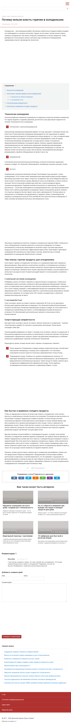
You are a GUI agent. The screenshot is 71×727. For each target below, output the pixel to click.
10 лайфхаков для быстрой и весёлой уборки (50, 537)
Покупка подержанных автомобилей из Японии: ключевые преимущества (30, 679)
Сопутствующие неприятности (17, 103)
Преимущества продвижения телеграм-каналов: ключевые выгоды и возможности (33, 669)
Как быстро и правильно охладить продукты (22, 106)
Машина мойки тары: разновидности (17, 665)
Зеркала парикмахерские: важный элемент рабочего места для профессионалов (32, 676)
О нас (4, 694)
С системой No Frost (16, 100)
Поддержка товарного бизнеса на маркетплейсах (21, 652)
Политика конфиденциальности (13, 700)
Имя (3, 576)
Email (25, 576)
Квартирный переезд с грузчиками (18, 536)
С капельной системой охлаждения (21, 97)
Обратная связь (7, 710)
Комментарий (6, 582)
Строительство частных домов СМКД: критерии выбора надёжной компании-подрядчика (35, 683)
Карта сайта (6, 705)
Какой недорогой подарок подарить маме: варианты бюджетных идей (28, 662)
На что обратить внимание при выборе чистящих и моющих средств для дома (51, 508)
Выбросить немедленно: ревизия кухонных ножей (21, 659)
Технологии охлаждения (15, 90)
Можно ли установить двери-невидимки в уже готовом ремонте (26, 655)
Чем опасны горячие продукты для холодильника (24, 94)
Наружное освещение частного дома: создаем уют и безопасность (18, 507)
